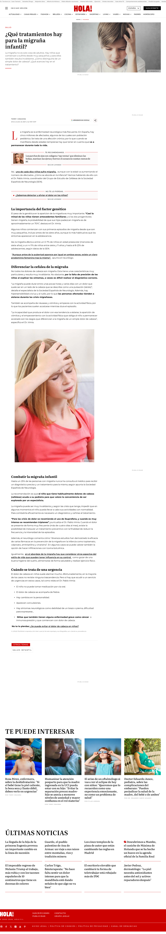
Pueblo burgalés (154, 1)
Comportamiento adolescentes (136, 1)
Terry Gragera (18, 119)
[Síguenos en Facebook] (6, 927)
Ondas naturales (107, 1)
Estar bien (80, 14)
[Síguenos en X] (11, 927)
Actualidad (14, 14)
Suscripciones (41, 913)
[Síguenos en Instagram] (2, 927)
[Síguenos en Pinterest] (25, 927)
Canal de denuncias (124, 926)
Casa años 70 (119, 1)
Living (106, 14)
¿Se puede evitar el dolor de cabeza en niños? (54, 626)
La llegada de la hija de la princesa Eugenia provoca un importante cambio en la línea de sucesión (21, 847)
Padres (137, 14)
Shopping (94, 14)
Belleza (56, 14)
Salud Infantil (22, 650)
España (132, 8)
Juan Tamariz (15, 1)
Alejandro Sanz (40, 1)
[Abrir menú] (6, 8)
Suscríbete (152, 8)
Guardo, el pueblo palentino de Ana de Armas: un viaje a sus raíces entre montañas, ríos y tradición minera (62, 849)
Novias (126, 14)
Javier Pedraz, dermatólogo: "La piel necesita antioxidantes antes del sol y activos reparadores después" (138, 872)
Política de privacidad (93, 926)
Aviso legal (39, 926)
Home (78, 19)
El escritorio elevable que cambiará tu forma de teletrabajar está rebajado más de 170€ (100, 870)
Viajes (116, 14)
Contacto (60, 913)
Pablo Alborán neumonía (70, 1)
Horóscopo (148, 14)
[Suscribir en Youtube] (20, 927)
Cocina (67, 14)
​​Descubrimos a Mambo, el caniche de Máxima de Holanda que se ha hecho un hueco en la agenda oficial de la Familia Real (140, 849)
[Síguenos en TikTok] (16, 927)
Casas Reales (30, 14)
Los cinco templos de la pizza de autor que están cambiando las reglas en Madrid (99, 847)
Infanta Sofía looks (86, 1)
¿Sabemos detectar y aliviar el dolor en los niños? (42, 195)
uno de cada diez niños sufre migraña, (36, 172)
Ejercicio (97, 1)
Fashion (44, 14)
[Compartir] (95, 120)
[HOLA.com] (83, 8)
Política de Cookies (62, 926)
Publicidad (39, 916)
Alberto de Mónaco (53, 1)
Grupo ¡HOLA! (62, 916)
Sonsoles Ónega (27, 1)
